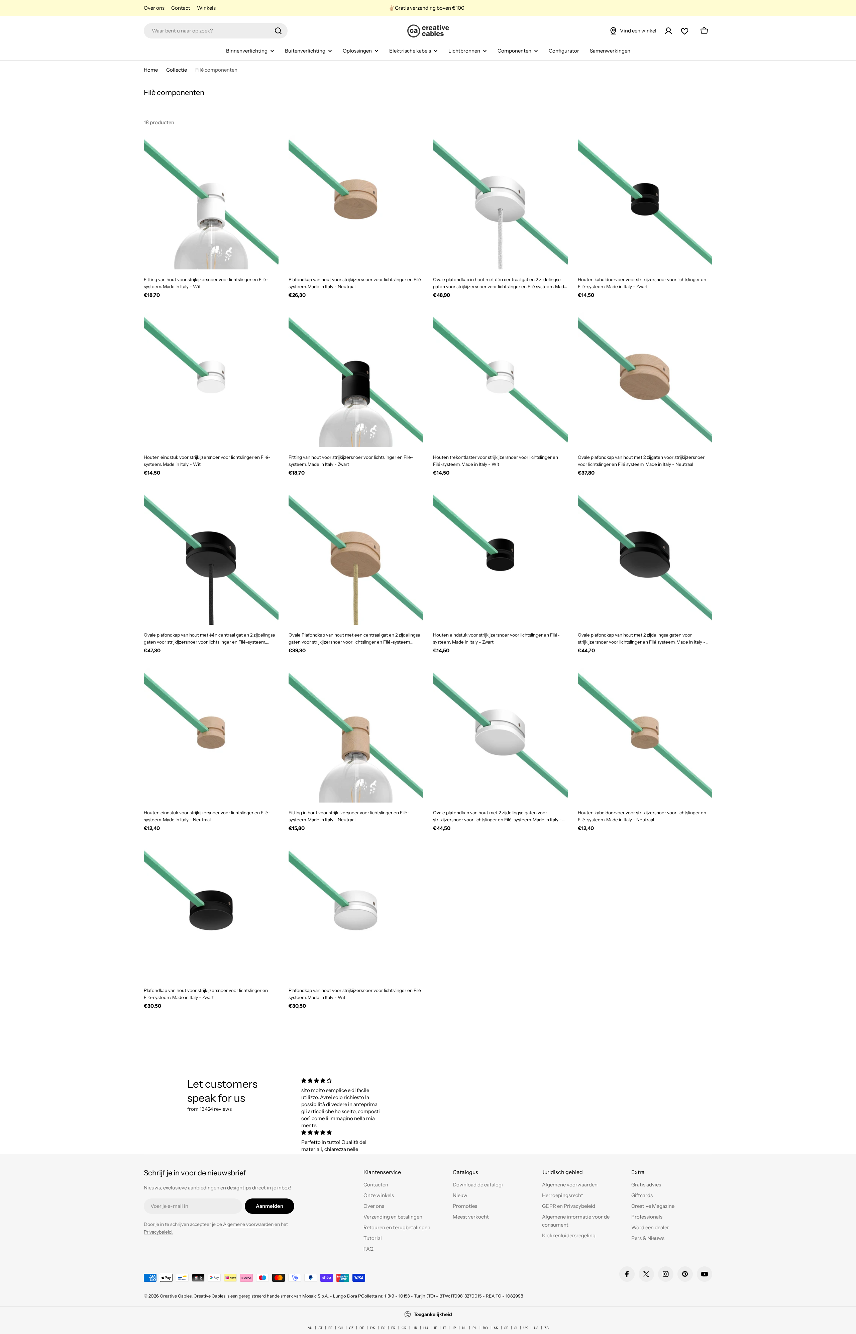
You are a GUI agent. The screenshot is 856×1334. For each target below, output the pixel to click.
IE (435, 1328)
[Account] (668, 31)
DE (361, 1328)
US (536, 1328)
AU (310, 1328)
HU (425, 1328)
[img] (342, 1080)
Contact (180, 8)
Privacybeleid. (158, 1232)
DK (372, 1328)
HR (415, 1328)
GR (404, 1328)
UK (525, 1328)
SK (496, 1328)
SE (506, 1328)
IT (444, 1328)
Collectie (176, 70)
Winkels (206, 8)
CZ (351, 1328)
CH (340, 1328)
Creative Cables (176, 1296)
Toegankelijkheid (433, 1314)
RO (485, 1328)
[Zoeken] (278, 31)
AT (320, 1328)
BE (330, 1328)
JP (454, 1328)
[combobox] (216, 30)
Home (151, 70)
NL (464, 1328)
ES (383, 1328)
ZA (546, 1328)
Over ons (154, 8)
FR (393, 1328)
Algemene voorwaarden (248, 1224)
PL (474, 1328)
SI (515, 1328)
